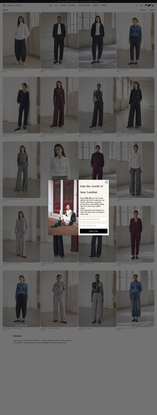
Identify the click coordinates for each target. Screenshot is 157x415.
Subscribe (93, 231)
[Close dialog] (106, 182)
